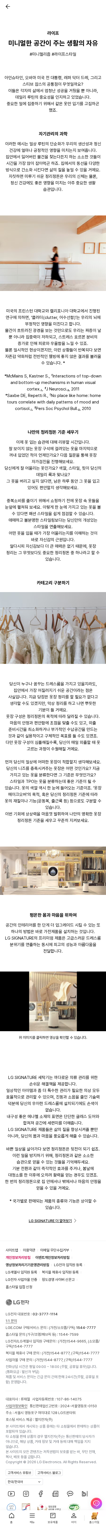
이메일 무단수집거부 (54, 1250)
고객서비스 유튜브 (19, 1473)
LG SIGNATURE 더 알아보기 (50, 1221)
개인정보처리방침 (18, 1257)
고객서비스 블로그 (49, 1473)
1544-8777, (60, 1353)
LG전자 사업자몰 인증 (21, 1279)
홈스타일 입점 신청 (19, 1287)
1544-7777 (23, 1346)
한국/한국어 (15, 1482)
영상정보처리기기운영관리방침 (27, 1265)
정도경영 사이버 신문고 (58, 1279)
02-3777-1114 (45, 1314)
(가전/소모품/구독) (72, 1328)
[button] (6, 6)
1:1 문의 (11, 1321)
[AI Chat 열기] (96, 1506)
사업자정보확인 (16, 1406)
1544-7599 (69, 1334)
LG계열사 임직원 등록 (21, 1272)
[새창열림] (11, 1493)
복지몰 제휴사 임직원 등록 (60, 1272)
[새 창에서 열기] (53, 1001)
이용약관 (29, 1250)
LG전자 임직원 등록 (68, 1265)
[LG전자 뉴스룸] (55, 1493)
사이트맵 (12, 1250)
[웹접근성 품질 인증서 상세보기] (74, 1507)
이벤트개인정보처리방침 (52, 1257)
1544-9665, (77, 1341)
